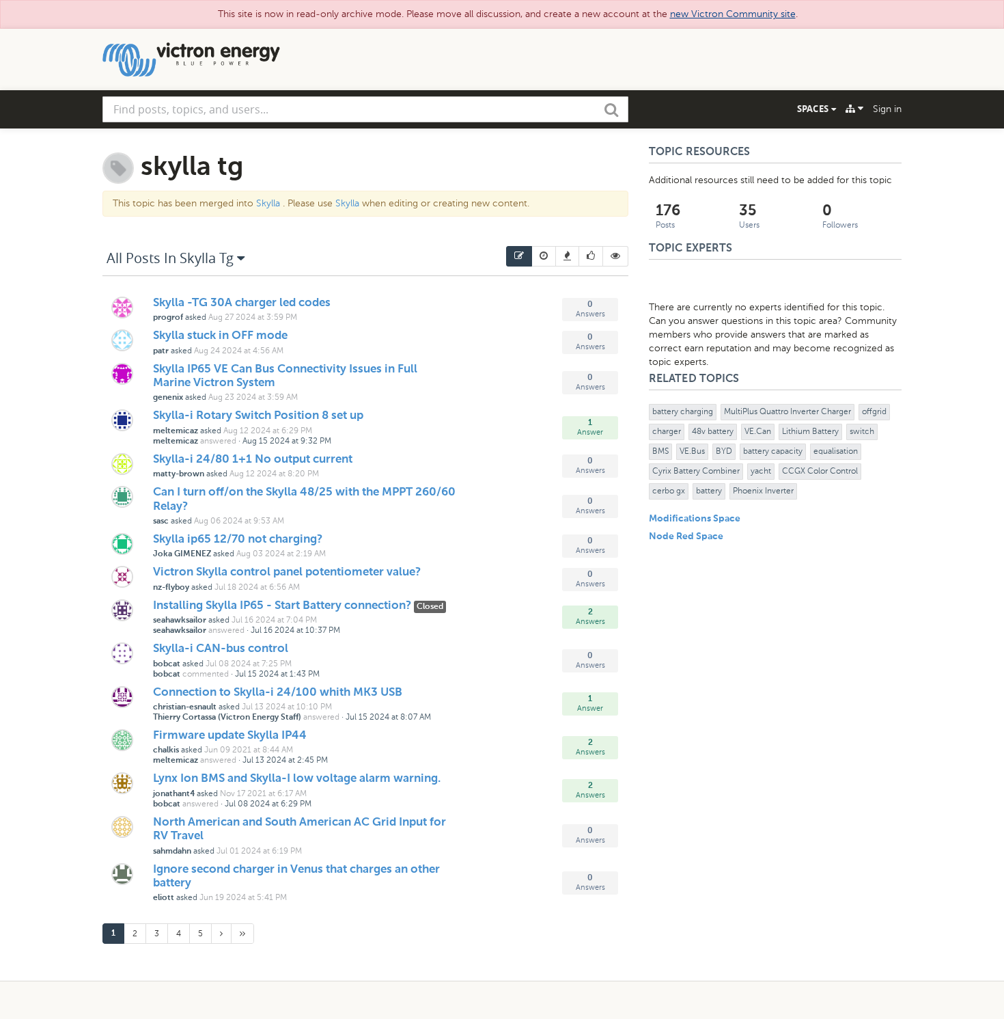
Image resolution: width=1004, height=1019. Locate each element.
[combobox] (365, 109)
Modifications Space (694, 519)
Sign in (887, 109)
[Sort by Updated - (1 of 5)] (519, 256)
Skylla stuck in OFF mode (220, 336)
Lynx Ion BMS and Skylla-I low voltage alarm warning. (297, 779)
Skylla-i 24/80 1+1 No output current (252, 459)
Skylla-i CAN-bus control (220, 649)
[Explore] (854, 108)
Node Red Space (686, 536)
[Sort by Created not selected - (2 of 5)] (544, 256)
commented (205, 674)
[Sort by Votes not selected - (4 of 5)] (591, 256)
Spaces (814, 109)
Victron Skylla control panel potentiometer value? (287, 572)
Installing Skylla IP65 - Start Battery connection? (283, 606)
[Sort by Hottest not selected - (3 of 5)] (567, 256)
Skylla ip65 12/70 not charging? (237, 539)
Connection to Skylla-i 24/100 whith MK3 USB (277, 692)
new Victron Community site (733, 14)
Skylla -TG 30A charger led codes (242, 303)
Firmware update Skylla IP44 (230, 736)
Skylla (268, 203)
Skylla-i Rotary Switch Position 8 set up (258, 416)
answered (218, 441)
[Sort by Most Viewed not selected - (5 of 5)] (615, 256)
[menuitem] (519, 256)
